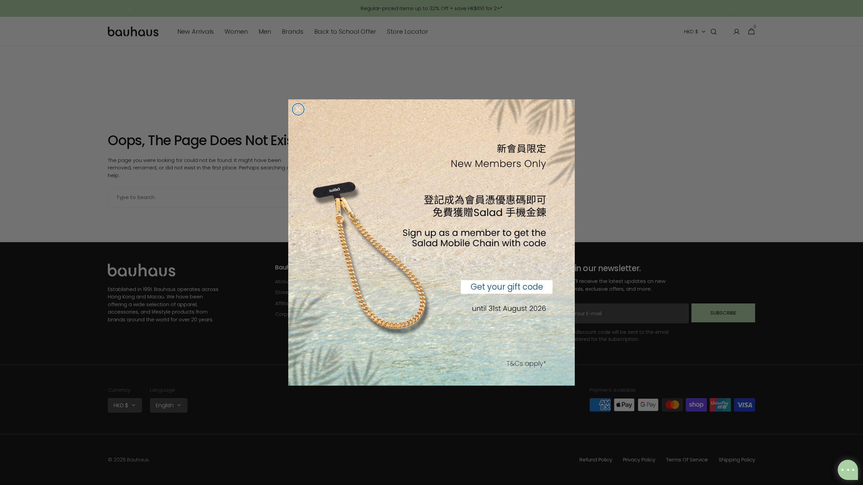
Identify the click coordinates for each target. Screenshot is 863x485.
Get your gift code (507, 286)
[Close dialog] (298, 109)
